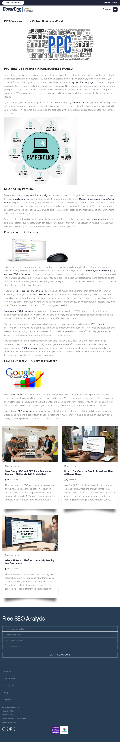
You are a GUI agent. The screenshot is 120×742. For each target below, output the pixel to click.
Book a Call (9, 671)
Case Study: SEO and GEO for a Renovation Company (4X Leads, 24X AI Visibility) (28, 472)
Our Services (9, 678)
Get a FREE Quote (13, 3)
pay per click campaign (82, 82)
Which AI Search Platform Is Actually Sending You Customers (29, 562)
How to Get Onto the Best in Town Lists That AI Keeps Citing (88, 472)
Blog (6, 692)
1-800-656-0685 (110, 2)
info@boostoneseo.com (10, 707)
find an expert (45, 294)
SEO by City (9, 685)
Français (107, 9)
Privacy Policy (21, 718)
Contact (7, 699)
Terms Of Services (8, 718)
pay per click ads (76, 102)
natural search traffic (22, 198)
